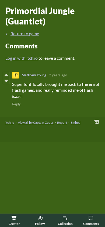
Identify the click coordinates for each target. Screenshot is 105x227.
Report (62, 122)
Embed (75, 122)
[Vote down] (6, 81)
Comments (91, 224)
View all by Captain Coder (36, 122)
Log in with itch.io (21, 58)
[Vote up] (6, 75)
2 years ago (58, 75)
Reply (16, 104)
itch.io (9, 122)
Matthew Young (34, 75)
